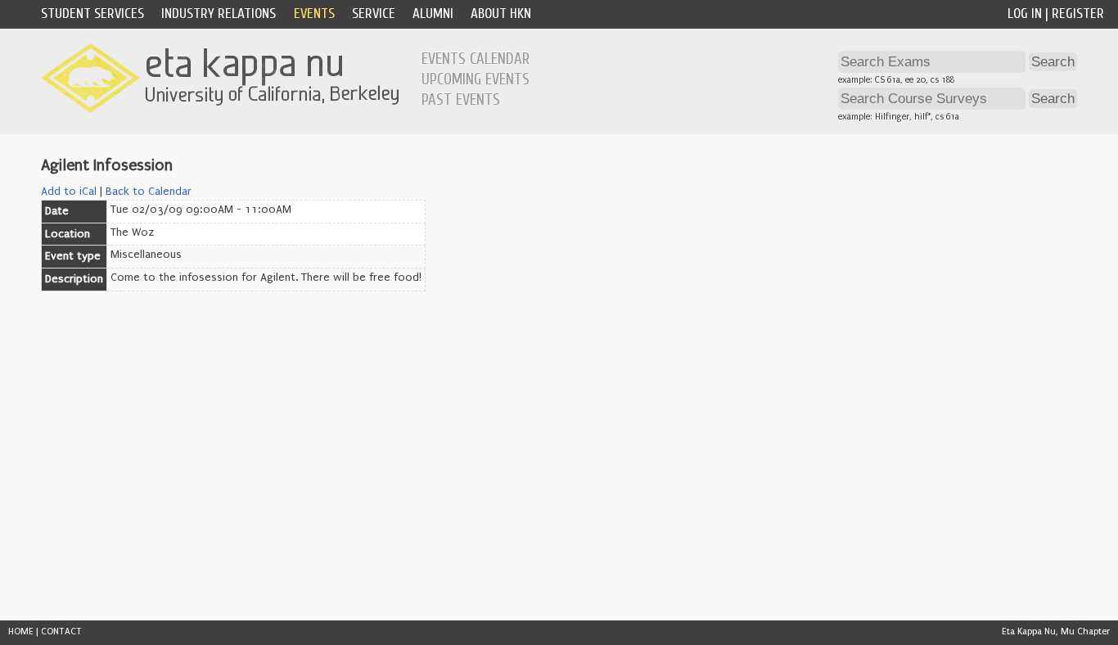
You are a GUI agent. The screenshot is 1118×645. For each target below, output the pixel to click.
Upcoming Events (476, 79)
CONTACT (61, 631)
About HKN (501, 13)
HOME (21, 631)
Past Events (461, 100)
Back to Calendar (149, 191)
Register (1078, 13)
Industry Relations (218, 13)
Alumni (432, 13)
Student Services (92, 13)
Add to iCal (69, 191)
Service (373, 13)
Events (314, 13)
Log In (1025, 13)
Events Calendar (476, 59)
